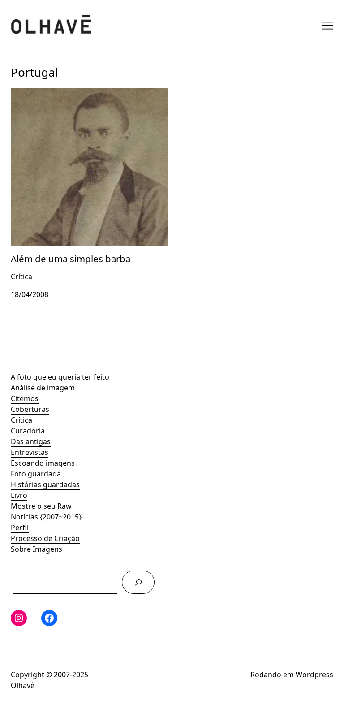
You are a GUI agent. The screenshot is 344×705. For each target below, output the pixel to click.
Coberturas (30, 409)
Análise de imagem (43, 388)
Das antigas (31, 441)
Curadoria (28, 431)
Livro (19, 495)
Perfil (20, 527)
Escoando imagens (43, 463)
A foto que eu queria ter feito (60, 377)
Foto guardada (36, 474)
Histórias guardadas (45, 484)
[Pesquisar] (138, 582)
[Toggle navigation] (327, 25)
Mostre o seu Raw (41, 506)
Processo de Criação (45, 538)
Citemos (25, 398)
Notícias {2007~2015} (46, 517)
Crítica (21, 420)
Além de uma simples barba (58, 94)
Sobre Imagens (36, 549)
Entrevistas (29, 452)
